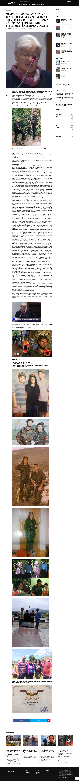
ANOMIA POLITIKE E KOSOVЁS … (65, 75)
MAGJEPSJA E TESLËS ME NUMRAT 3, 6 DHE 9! (66, 20)
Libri (56, 125)
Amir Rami (64, 777)
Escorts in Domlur (59, 84)
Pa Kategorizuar (59, 129)
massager (57, 97)
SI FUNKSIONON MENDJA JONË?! (66, 44)
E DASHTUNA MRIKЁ (65, 61)
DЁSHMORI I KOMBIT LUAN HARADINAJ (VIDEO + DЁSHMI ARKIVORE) (30, 751)
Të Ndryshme (58, 134)
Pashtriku (12, 3)
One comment (44, 760)
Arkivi (27, 770)
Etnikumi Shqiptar (59, 114)
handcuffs (57, 103)
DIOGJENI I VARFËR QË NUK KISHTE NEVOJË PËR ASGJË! (67, 51)
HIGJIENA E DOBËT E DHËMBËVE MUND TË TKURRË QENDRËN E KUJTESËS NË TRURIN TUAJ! (66, 35)
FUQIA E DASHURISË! (66, 27)
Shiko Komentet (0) (32, 727)
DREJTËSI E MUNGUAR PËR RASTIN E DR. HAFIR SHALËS (48, 751)
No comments (30, 28)
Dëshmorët (8, 10)
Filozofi (57, 116)
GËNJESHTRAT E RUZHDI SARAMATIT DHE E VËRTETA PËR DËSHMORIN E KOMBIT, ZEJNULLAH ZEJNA (13, 753)
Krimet (57, 120)
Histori (57, 118)
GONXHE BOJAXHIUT (66, 68)
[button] (6, 3)
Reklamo (27, 772)
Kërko (72, 12)
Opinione (57, 127)
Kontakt (47, 770)
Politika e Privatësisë (38, 773)
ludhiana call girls (59, 93)
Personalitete (58, 131)
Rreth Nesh (38, 770)
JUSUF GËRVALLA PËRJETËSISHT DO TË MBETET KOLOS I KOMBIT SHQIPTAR (65, 752)
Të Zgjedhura (58, 136)
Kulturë (57, 123)
